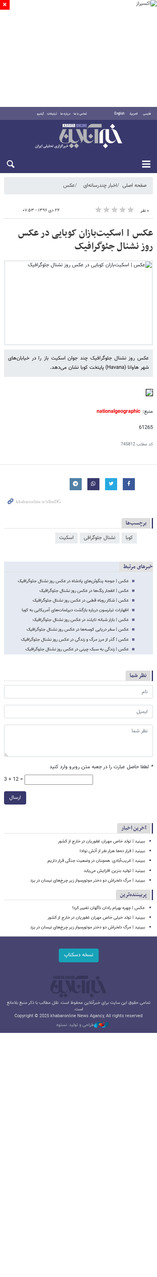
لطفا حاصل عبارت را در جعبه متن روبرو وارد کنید (101, 767)
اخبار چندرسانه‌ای (100, 186)
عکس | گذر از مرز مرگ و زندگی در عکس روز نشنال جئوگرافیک (75, 639)
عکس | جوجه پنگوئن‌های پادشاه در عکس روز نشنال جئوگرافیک (73, 581)
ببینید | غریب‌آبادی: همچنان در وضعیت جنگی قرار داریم (96, 860)
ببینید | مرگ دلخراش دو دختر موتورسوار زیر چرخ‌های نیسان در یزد (87, 880)
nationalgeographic (118, 412)
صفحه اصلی (134, 186)
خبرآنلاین (78, 137)
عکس (69, 186)
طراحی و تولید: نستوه (75, 1025)
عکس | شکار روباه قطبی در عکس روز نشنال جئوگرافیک (81, 600)
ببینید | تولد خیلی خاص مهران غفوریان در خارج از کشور (96, 917)
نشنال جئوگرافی (100, 538)
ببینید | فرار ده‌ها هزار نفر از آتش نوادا (112, 851)
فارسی (147, 113)
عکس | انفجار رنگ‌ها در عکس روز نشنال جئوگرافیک (84, 590)
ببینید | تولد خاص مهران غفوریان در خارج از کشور (101, 841)
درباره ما (65, 113)
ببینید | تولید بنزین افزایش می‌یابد (114, 870)
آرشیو (40, 113)
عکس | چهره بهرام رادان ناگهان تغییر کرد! (108, 908)
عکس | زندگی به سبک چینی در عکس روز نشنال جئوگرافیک (77, 649)
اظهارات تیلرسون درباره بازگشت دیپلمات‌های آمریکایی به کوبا (75, 610)
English (119, 113)
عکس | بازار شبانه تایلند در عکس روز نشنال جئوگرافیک (81, 620)
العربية (134, 113)
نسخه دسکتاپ (78, 955)
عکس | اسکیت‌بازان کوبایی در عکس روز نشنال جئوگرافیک (85, 240)
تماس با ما (80, 113)
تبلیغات (52, 113)
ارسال (15, 798)
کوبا (129, 538)
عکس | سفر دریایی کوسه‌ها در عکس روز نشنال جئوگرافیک (78, 629)
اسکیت (66, 538)
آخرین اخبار (134, 828)
